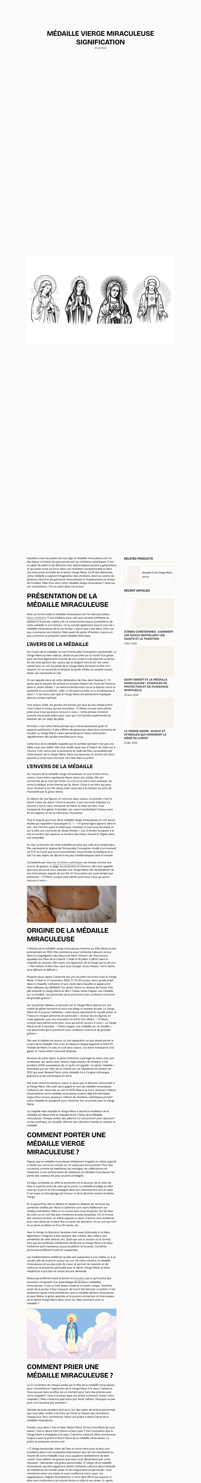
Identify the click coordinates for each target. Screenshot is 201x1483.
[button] (39, 19)
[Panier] (191, 19)
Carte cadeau (163, 10)
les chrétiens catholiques (68, 862)
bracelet (79, 1278)
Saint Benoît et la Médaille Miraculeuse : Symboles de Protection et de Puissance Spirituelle (146, 685)
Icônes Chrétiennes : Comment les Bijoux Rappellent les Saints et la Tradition (148, 635)
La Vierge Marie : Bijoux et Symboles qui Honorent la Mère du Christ (145, 734)
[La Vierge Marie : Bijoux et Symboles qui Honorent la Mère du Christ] (149, 713)
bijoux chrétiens (36, 618)
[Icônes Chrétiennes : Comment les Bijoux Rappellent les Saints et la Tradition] (149, 613)
